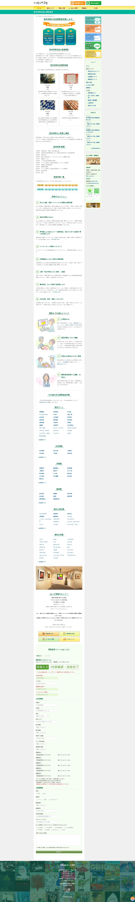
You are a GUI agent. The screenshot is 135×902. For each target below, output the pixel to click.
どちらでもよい (53, 799)
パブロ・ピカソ (43, 541)
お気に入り (55, 829)
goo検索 (47, 829)
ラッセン (55, 524)
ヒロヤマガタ (43, 513)
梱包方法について (62, 364)
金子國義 (55, 476)
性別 (37, 791)
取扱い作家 (62, 8)
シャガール (70, 539)
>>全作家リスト (42, 439)
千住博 (55, 453)
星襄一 (55, 496)
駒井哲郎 (69, 496)
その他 (63, 829)
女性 (44, 793)
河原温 (69, 422)
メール (62, 325)
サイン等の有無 (40, 741)
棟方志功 (41, 493)
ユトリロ (69, 541)
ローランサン (57, 547)
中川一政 (69, 470)
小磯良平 (41, 470)
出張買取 (65, 362)
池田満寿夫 (42, 499)
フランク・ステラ (44, 430)
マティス (41, 544)
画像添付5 (38, 773)
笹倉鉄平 (55, 513)
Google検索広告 (69, 827)
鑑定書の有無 (39, 746)
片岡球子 (69, 450)
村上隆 (69, 411)
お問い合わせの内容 (41, 833)
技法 (37, 713)
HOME (37, 16)
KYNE (55, 414)
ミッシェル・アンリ (58, 555)
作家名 (37, 702)
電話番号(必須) (40, 686)
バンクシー (56, 433)
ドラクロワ (56, 519)
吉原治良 (41, 419)
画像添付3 (38, 763)
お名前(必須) (40, 675)
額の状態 (38, 730)
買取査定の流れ (92, 74)
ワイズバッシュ (71, 555)
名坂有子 (55, 422)
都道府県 (38, 802)
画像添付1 (38, 752)
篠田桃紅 (55, 419)
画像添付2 (38, 757)
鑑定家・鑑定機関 (92, 100)
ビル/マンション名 (41, 819)
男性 (39, 793)
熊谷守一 (55, 470)
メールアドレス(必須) (42, 692)
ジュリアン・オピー (44, 433)
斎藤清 (55, 493)
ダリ (68, 547)
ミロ (54, 541)
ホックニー (56, 430)
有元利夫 (69, 476)
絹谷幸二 (41, 478)
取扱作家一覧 (41, 16)
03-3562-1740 (55, 239)
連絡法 (37, 796)
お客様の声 (91, 102)
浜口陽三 (41, 496)
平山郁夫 (41, 453)
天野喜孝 (41, 516)
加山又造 (55, 450)
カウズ (69, 433)
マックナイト (71, 519)
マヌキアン (56, 521)
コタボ (55, 549)
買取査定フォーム (92, 79)
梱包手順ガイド (92, 92)
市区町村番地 (39, 813)
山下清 (55, 473)
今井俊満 (55, 417)
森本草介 (69, 473)
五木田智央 (70, 425)
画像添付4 (38, 768)
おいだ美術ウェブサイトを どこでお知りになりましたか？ (51, 825)
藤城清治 (55, 516)
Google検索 (49, 827)
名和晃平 (55, 425)
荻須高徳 (69, 468)
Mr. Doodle (42, 436)
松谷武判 (69, 419)
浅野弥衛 (41, 422)
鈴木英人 (69, 513)
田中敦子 (69, 417)
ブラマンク (42, 547)
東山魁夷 (41, 450)
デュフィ (69, 544)
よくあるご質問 (73, 8)
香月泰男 (41, 473)
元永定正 (41, 417)
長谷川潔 (69, 493)
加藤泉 (41, 425)
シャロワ (55, 557)
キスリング (56, 544)
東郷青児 (41, 468)
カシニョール (43, 555)
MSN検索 (40, 829)
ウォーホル (42, 427)
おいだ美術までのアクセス (67, 880)
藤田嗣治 (55, 468)
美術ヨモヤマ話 (92, 105)
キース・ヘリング (58, 427)
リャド (41, 524)
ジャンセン (70, 552)
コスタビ (69, 430)
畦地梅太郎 (56, 499)
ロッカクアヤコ (43, 414)
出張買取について (92, 76)
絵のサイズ (39, 719)
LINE (66, 325)
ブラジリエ (42, 552)
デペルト (41, 557)
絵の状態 (38, 724)
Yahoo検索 (40, 827)
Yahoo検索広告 (58, 827)
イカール (69, 516)
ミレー (41, 539)
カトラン (41, 549)
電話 (45, 799)
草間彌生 (41, 411)
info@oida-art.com (94, 183)
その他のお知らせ (95, 148)
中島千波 (69, 453)
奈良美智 (55, 411)
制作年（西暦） (40, 735)
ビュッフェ (70, 549)
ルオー (55, 539)
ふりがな (38, 681)
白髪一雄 (69, 414)
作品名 (37, 708)
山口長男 (41, 476)
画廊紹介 (84, 8)
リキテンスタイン (72, 427)
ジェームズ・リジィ (72, 524)
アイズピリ (56, 552)
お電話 (71, 325)
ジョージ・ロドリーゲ (73, 521)
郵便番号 (38, 808)
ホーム (39, 8)
